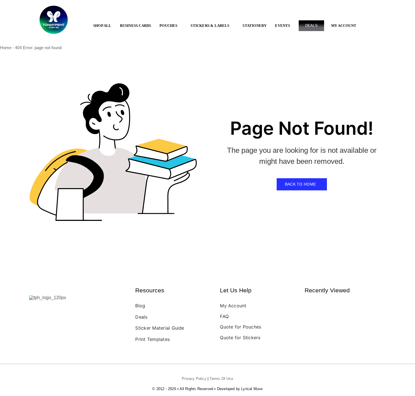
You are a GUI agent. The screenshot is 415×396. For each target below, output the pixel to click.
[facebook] (33, 309)
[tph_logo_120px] (47, 297)
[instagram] (43, 309)
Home (5, 47)
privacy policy (194, 379)
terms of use (221, 379)
